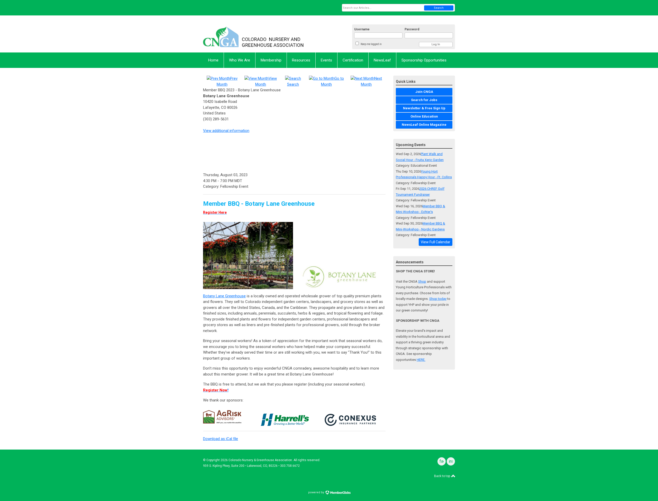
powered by (316, 492)
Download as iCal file (220, 438)
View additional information (226, 130)
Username (362, 29)
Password (412, 29)
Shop (422, 281)
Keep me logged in (371, 44)
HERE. (421, 360)
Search (439, 8)
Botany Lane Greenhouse (224, 296)
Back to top (442, 476)
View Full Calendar (435, 242)
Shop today (437, 299)
